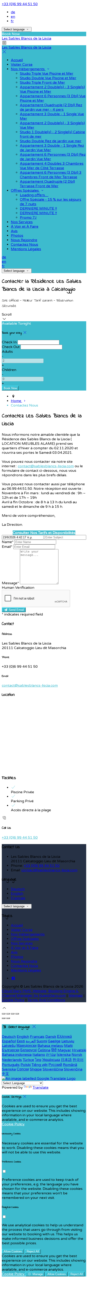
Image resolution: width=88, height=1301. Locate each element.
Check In (9, 342)
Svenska (9, 1069)
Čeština (44, 1050)
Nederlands (12, 1060)
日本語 (66, 1060)
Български (10, 1050)
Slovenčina (73, 1069)
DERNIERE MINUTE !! (38, 208)
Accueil (17, 60)
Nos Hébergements (28, 69)
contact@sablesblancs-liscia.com (46, 466)
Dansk (50, 1036)
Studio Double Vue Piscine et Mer (48, 78)
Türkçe (28, 1060)
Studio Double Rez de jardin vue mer (50, 141)
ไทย (38, 1060)
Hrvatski (79, 1050)
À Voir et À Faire (24, 226)
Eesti (21, 1041)
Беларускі (28, 1050)
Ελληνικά (64, 1036)
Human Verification (18, 587)
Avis (14, 231)
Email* (7, 546)
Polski (26, 1065)
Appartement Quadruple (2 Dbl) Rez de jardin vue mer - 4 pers (51, 107)
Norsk (77, 1054)
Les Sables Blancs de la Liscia (26, 38)
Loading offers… (34, 195)
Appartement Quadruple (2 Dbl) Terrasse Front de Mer (47, 183)
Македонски (26, 1045)
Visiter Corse (21, 64)
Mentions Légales (26, 249)
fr (12, 21)
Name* (8, 542)
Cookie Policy (13, 1000)
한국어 (78, 1060)
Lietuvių (67, 1041)
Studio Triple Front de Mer (42, 82)
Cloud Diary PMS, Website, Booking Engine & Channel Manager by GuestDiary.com (40, 993)
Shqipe (36, 1069)
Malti (68, 1045)
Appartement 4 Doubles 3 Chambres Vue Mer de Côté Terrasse (51, 165)
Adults (7, 351)
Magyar (64, 1050)
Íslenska (64, 1054)
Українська (51, 1060)
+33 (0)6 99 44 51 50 (20, 4)
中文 (5, 1074)
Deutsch (18, 889)
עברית (51, 1054)
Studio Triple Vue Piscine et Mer (46, 73)
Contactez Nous (24, 244)
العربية (31, 1041)
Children (9, 370)
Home (16, 401)
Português (11, 1065)
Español (9, 1041)
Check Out (11, 347)
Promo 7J (28, 217)
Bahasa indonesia (17, 1054)
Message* (10, 583)
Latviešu (9, 1045)
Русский (55, 1065)
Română (70, 1065)
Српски (23, 1069)
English (17, 893)
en (13, 16)
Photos (17, 235)
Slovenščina (53, 1069)
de (13, 12)
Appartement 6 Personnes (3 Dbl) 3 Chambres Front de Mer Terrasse (50, 174)
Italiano (38, 1054)
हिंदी (54, 1050)
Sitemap (76, 995)
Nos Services (22, 222)
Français (18, 898)
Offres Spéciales (25, 190)
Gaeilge (54, 1041)
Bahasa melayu (50, 1045)
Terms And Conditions (46, 1000)
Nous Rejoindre (24, 240)
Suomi (42, 1041)
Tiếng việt (40, 1065)
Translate (41, 1087)
